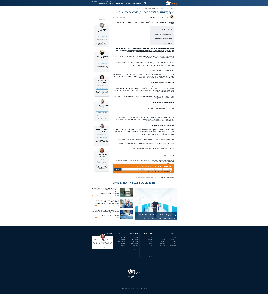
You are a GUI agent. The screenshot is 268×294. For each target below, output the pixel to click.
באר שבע (150, 239)
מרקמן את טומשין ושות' (102, 57)
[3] (154, 177)
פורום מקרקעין (135, 241)
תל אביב (150, 237)
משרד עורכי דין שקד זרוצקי (102, 30)
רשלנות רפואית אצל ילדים (166, 43)
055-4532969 (103, 37)
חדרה (150, 245)
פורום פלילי (136, 250)
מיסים (175, 250)
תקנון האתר (123, 245)
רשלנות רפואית (160, 8)
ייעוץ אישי (93, 4)
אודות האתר (108, 1)
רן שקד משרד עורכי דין (102, 155)
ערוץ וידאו (111, 4)
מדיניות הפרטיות (122, 247)
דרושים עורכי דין (122, 239)
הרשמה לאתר (102, 1)
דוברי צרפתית (162, 247)
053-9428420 (103, 162)
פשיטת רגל (174, 247)
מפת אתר (123, 250)
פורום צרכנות (135, 252)
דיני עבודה (163, 237)
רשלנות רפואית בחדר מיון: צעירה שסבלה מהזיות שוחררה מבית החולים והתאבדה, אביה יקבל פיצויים (105, 189)
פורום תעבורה (135, 245)
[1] (151, 177)
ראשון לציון (150, 252)
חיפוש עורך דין (172, 233)
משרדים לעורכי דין (121, 241)
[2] (152, 177)
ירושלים (150, 243)
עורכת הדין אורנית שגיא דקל (102, 106)
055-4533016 (103, 113)
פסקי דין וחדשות (168, 8)
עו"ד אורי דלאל (162, 17)
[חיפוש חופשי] (145, 3)
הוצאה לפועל (162, 239)
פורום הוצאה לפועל (134, 243)
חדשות (128, 4)
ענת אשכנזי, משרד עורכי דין (102, 81)
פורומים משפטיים (134, 233)
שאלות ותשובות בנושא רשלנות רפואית (163, 34)
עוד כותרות (134, 223)
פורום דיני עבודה (135, 239)
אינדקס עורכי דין (136, 4)
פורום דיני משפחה (135, 237)
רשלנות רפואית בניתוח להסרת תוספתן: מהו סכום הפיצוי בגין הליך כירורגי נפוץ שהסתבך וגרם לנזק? (105, 211)
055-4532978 (103, 64)
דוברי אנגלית (162, 243)
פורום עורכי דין (120, 4)
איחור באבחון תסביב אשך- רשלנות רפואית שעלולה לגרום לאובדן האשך (107, 200)
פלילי (175, 237)
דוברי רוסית (163, 241)
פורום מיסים (136, 254)
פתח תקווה (150, 254)
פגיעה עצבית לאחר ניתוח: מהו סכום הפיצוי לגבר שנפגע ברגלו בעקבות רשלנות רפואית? (156, 215)
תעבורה (174, 241)
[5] (157, 177)
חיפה (151, 241)
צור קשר (91, 1)
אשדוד (150, 256)
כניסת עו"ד (96, 1)
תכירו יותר (103, 247)
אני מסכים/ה (158, 171)
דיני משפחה (173, 239)
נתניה (150, 247)
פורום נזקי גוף (135, 247)
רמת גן (150, 250)
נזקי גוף (174, 243)
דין (173, 8)
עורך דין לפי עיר (148, 233)
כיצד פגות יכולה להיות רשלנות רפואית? (163, 38)
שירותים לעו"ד (103, 4)
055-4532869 (103, 88)
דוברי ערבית (162, 245)
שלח (117, 169)
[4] (155, 177)
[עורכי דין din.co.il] (163, 3)
